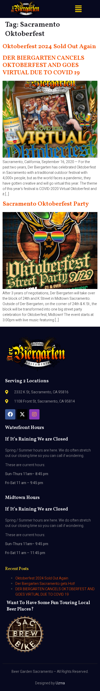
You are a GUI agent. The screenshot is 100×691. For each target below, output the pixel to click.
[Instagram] (34, 414)
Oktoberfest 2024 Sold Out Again (49, 46)
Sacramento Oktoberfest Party (46, 204)
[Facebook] (10, 414)
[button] (78, 8)
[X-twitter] (22, 414)
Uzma (60, 683)
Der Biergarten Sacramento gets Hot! (45, 583)
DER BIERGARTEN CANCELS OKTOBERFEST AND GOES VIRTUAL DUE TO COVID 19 (43, 65)
